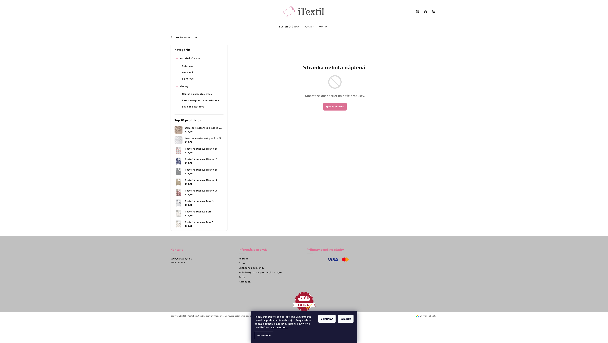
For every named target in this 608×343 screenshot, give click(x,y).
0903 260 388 (178, 262)
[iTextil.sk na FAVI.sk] (304, 301)
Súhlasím (345, 319)
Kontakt (243, 258)
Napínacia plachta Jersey (197, 94)
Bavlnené (187, 72)
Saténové (188, 66)
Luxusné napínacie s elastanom (200, 100)
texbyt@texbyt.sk (181, 258)
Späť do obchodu (335, 106)
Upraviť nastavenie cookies (239, 316)
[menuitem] (289, 27)
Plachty (184, 86)
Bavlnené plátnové (193, 106)
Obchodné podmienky (251, 268)
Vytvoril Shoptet (428, 316)
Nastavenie (264, 335)
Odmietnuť (327, 319)
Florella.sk (245, 281)
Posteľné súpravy (190, 58)
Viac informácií (279, 327)
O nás (242, 263)
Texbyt (243, 277)
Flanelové (188, 79)
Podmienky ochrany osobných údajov (260, 272)
